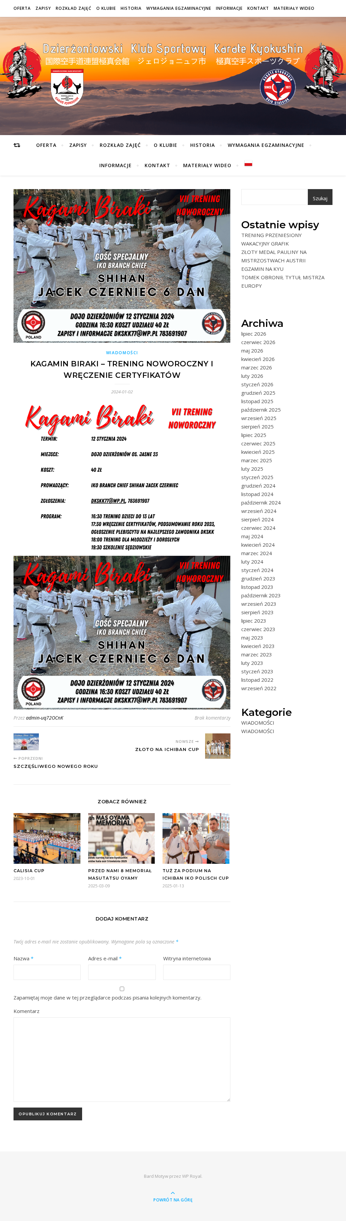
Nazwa (23, 958)
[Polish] (245, 163)
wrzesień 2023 (258, 603)
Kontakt (258, 8)
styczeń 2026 (257, 384)
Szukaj (320, 198)
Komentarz (27, 1011)
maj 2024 (252, 536)
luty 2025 (252, 468)
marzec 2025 (256, 460)
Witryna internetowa (187, 958)
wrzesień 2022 (258, 688)
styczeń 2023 (257, 671)
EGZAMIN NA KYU (262, 268)
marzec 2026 (256, 367)
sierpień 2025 (257, 426)
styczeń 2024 (257, 570)
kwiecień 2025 (258, 451)
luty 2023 (252, 662)
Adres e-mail (105, 958)
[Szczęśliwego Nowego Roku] (26, 741)
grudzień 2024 (258, 485)
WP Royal (191, 1176)
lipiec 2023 (253, 620)
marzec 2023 (256, 654)
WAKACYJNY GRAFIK (265, 243)
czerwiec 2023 (258, 629)
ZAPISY (43, 8)
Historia (131, 8)
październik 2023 (261, 595)
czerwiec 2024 (258, 527)
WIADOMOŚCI (122, 353)
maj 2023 (252, 637)
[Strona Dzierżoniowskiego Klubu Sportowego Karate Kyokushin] (173, 74)
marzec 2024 (256, 553)
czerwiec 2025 (258, 443)
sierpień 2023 (257, 612)
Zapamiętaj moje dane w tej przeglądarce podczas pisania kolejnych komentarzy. (107, 997)
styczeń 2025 (257, 477)
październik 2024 (261, 502)
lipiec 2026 (253, 333)
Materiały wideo (294, 8)
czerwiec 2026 (258, 342)
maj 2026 (252, 350)
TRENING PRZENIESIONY (271, 235)
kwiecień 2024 (258, 544)
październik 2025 (261, 409)
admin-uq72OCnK (44, 718)
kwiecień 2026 (258, 359)
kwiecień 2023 (258, 646)
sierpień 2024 (257, 519)
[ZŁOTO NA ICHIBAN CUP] (217, 746)
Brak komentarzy (212, 718)
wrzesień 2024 (258, 511)
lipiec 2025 (253, 435)
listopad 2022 (257, 679)
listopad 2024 (257, 494)
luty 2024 (252, 561)
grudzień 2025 (258, 392)
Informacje (229, 8)
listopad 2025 (257, 401)
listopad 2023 (257, 586)
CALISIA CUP (29, 870)
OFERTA (22, 8)
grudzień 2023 (258, 578)
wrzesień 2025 (258, 418)
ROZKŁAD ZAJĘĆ (74, 8)
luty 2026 (252, 375)
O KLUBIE (106, 8)
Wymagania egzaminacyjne (178, 8)
